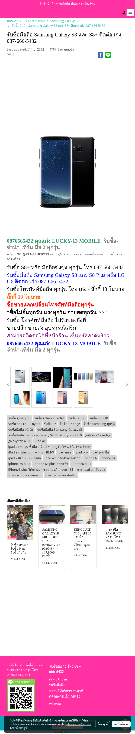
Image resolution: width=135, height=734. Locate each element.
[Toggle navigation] (130, 12)
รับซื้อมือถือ (57, 685)
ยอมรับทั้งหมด (121, 724)
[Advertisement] (67, 90)
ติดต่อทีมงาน (58, 679)
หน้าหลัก (55, 704)
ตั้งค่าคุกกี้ (103, 724)
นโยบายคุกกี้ (21, 727)
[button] (122, 12)
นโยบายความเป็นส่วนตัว (78, 724)
